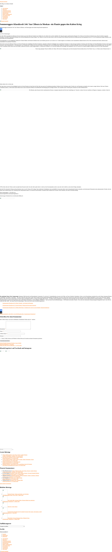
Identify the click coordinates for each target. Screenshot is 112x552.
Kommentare (5, 16)
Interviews (5, 9)
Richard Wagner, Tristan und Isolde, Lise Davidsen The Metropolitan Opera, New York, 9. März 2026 (16, 495)
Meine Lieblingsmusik (7, 14)
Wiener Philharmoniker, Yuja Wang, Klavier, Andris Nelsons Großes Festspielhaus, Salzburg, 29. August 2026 (15, 455)
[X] (56, 31)
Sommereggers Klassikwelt (29, 314)
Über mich (5, 18)
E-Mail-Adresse (3, 333)
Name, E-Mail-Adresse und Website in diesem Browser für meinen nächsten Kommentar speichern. (22, 338)
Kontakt (4, 534)
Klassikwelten (5, 13)
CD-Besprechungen (7, 10)
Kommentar (3, 329)
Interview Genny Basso (12, 506)
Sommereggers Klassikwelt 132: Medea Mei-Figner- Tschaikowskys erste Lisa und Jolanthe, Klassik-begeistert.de (26, 307)
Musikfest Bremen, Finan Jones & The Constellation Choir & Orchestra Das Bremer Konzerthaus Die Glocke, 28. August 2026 (17, 465)
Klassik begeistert (3, 1)
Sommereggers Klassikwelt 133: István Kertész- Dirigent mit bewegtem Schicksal (19, 305)
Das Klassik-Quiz (6, 15)
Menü (2, 6)
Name (1, 331)
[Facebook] (56, 29)
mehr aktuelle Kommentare (5, 483)
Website (1, 336)
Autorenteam (5, 17)
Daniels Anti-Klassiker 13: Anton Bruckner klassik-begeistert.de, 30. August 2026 (11, 462)
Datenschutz (5, 535)
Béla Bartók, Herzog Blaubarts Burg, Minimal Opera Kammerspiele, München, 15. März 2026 (16, 519)
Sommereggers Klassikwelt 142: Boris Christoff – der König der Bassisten (18, 303)
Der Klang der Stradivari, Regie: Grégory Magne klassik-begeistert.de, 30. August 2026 (13, 458)
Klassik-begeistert (3, 314)
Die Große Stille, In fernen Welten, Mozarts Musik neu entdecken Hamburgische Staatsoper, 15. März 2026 (19, 501)
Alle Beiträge (5, 8)
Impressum (5, 536)
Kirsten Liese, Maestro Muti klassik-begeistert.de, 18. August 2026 (12, 478)
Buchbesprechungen (7, 11)
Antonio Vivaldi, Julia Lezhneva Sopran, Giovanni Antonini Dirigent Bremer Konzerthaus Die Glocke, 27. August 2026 (21, 474)
